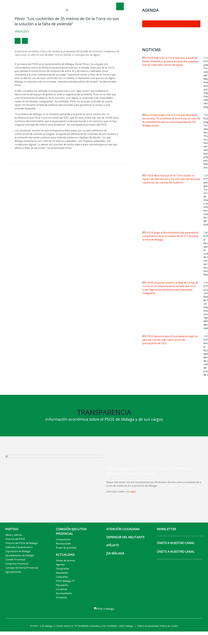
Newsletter (62, 572)
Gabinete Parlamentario (19, 547)
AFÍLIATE (112, 545)
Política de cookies (169, 625)
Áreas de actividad (66, 547)
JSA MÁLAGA (115, 553)
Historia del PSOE (15, 539)
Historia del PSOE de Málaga (21, 543)
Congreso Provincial (16, 563)
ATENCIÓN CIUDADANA (123, 529)
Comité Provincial (15, 559)
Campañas (62, 577)
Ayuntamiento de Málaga (19, 555)
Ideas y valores (13, 535)
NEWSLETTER (166, 529)
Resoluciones (63, 543)
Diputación (62, 585)
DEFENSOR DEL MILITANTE (125, 537)
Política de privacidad (147, 625)
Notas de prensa (65, 560)
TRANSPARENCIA (104, 412)
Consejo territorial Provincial (21, 567)
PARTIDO (11, 529)
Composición (63, 539)
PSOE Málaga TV (65, 581)
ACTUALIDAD (65, 555)
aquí (132, 491)
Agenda (60, 564)
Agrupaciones (13, 572)
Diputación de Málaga (17, 551)
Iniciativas (61, 589)
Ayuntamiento (64, 593)
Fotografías (62, 568)
